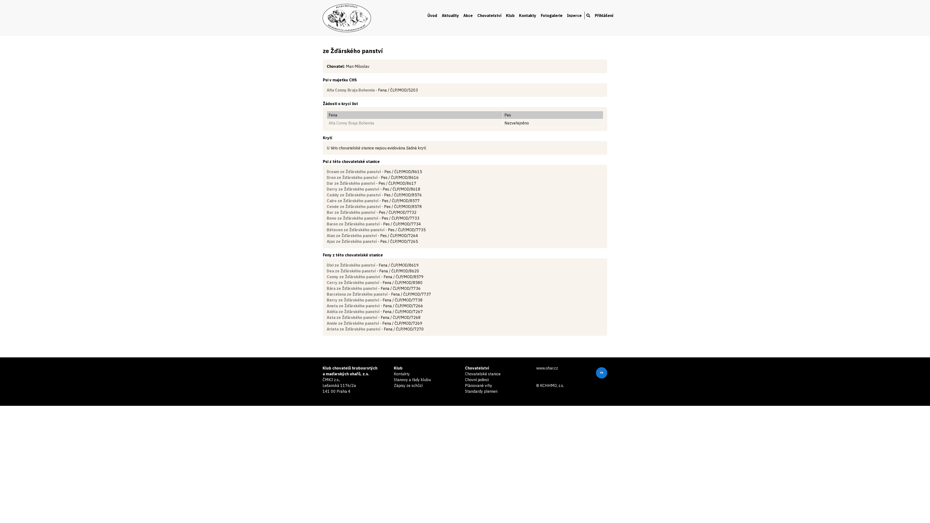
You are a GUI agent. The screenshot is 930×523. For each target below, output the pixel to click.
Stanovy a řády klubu (412, 379)
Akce (468, 15)
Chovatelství (489, 15)
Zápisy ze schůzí (408, 385)
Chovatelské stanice (483, 373)
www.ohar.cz (547, 368)
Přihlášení (604, 15)
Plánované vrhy (478, 385)
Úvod (432, 15)
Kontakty (527, 15)
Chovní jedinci (477, 379)
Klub (510, 15)
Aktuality (450, 15)
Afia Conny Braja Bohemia (351, 123)
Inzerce (574, 15)
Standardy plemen (481, 391)
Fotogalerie (552, 15)
